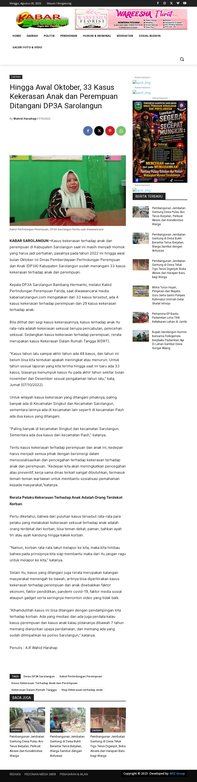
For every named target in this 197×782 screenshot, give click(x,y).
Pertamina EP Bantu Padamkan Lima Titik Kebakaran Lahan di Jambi (169, 318)
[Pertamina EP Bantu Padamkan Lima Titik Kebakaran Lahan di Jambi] (141, 317)
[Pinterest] (110, 131)
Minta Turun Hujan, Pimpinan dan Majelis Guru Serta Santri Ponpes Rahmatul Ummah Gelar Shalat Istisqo (168, 295)
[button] (181, 59)
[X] (171, 3)
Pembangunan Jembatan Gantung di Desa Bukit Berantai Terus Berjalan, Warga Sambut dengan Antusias (67, 746)
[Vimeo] (178, 3)
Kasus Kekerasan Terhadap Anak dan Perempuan (45, 683)
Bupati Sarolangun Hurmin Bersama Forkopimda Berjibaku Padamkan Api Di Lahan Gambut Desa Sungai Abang (169, 340)
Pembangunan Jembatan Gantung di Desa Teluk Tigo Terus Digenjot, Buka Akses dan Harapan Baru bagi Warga (108, 746)
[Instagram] (164, 3)
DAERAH (16, 77)
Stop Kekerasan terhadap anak (82, 689)
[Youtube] (184, 3)
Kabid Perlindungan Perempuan (81, 676)
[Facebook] (158, 3)
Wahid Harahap (24, 118)
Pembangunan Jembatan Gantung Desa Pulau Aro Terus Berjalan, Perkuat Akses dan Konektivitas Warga (27, 746)
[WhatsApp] (121, 131)
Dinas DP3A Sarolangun (39, 676)
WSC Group (177, 773)
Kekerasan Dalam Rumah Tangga (34, 689)
